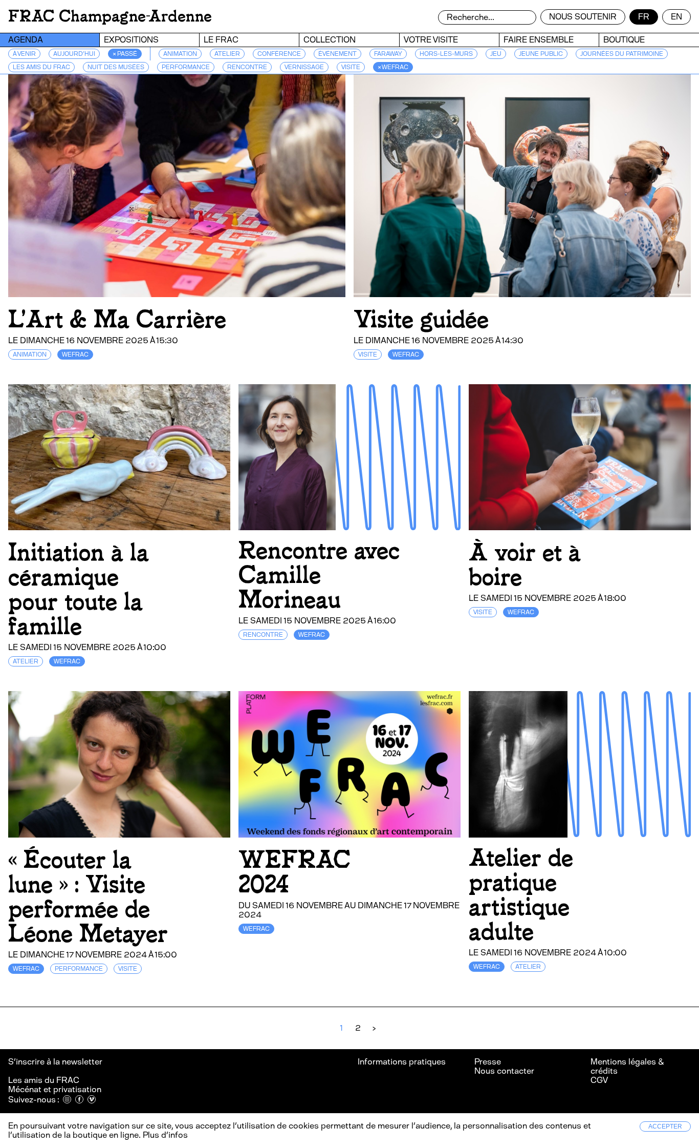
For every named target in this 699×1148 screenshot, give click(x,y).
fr (643, 17)
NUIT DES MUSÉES (116, 67)
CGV (599, 1080)
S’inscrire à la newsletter (56, 1062)
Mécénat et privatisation (54, 1089)
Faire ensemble (539, 40)
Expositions (131, 40)
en (676, 17)
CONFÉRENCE (279, 53)
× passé (125, 53)
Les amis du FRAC (43, 1080)
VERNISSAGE (304, 67)
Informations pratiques (402, 1062)
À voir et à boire (525, 564)
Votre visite (431, 40)
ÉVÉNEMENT (337, 53)
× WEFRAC (393, 67)
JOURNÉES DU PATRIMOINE (621, 53)
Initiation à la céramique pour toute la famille (78, 589)
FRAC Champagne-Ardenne (110, 16)
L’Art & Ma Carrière (117, 319)
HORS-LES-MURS (446, 53)
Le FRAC (221, 40)
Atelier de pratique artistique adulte (521, 895)
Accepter (665, 1126)
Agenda (25, 40)
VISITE (350, 67)
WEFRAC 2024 (294, 872)
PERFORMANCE (186, 67)
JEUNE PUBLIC (541, 53)
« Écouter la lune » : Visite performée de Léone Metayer (88, 897)
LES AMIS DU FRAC (41, 67)
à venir (24, 53)
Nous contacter (504, 1071)
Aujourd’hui (74, 53)
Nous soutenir (583, 17)
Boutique (624, 40)
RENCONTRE (247, 67)
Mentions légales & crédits (627, 1066)
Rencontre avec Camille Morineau (319, 575)
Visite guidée (421, 319)
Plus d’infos (164, 1135)
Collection (329, 40)
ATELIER (227, 53)
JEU (495, 53)
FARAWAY (388, 53)
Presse (487, 1062)
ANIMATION (180, 53)
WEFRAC (75, 354)
